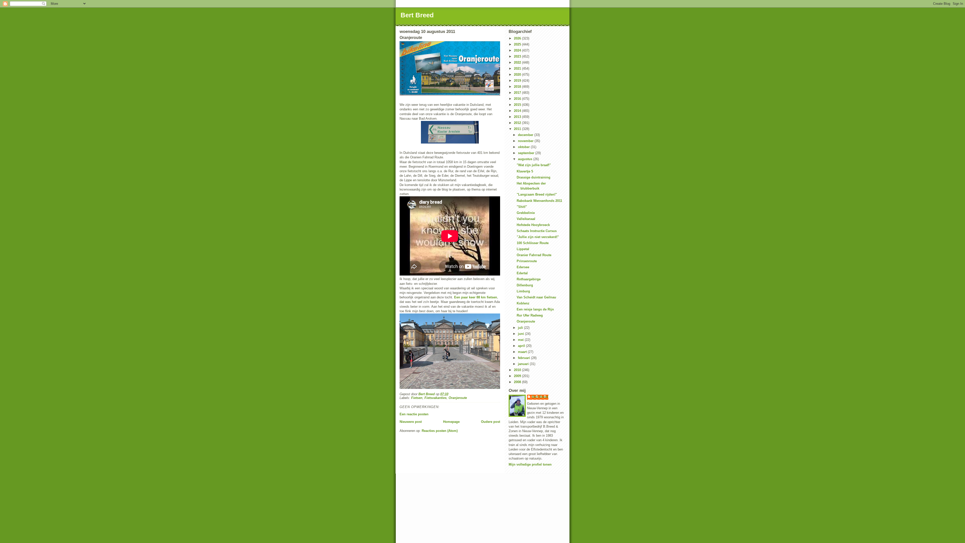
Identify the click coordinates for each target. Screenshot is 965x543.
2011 (518, 129)
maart (523, 352)
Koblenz (523, 303)
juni (521, 334)
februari (524, 358)
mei (521, 340)
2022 (518, 62)
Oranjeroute (458, 398)
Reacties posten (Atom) (440, 431)
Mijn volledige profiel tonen (530, 464)
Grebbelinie (526, 213)
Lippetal (523, 249)
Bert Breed (417, 15)
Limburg (523, 291)
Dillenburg (525, 285)
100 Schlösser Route (533, 243)
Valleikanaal (526, 219)
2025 (518, 44)
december (526, 135)
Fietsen (416, 398)
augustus (525, 159)
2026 (518, 38)
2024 (518, 50)
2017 (518, 93)
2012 (518, 123)
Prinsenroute (527, 261)
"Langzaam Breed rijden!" (537, 194)
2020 (518, 74)
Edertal (522, 273)
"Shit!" (522, 207)
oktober (524, 147)
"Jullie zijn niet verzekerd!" (538, 237)
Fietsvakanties (435, 398)
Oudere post (490, 422)
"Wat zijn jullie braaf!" (534, 165)
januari (524, 364)
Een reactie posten (414, 414)
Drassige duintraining (533, 177)
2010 (518, 370)
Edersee (523, 267)
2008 (518, 382)
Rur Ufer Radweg (530, 315)
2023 (518, 56)
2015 (518, 105)
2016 (518, 99)
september (526, 153)
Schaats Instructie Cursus (537, 231)
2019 (518, 80)
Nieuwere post (411, 422)
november (526, 141)
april (522, 346)
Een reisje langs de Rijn (535, 309)
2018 (518, 86)
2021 (518, 68)
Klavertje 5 (525, 171)
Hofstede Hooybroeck (533, 225)
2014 (518, 111)
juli (521, 328)
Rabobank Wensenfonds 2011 (539, 201)
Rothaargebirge (529, 279)
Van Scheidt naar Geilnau (536, 297)
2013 (518, 117)
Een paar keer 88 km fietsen (475, 297)
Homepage (451, 422)
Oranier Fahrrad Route (534, 255)
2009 (518, 376)
